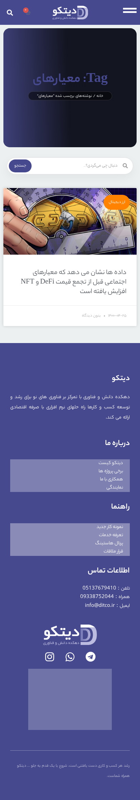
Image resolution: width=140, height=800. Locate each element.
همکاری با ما (111, 479)
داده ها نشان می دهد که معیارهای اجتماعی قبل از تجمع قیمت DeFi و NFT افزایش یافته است (73, 282)
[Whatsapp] (70, 657)
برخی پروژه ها (111, 471)
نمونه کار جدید (110, 527)
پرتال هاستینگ (109, 543)
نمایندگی (114, 488)
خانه (100, 96)
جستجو (20, 166)
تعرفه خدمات (111, 535)
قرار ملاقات (113, 552)
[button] (9, 12)
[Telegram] (90, 657)
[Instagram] (50, 657)
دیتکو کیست (111, 463)
